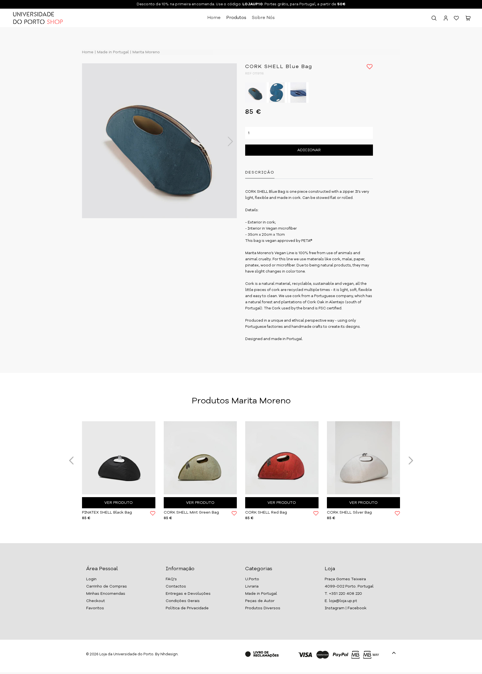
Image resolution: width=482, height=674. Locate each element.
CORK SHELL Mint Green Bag (191, 512)
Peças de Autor (259, 601)
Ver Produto (118, 503)
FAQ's (171, 579)
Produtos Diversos (262, 608)
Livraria (252, 586)
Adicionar (309, 150)
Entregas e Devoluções (188, 594)
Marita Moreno (145, 52)
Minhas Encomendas (105, 594)
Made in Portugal (112, 52)
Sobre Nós (263, 18)
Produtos (236, 18)
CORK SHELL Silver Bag (349, 512)
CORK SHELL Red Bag (266, 512)
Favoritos (95, 608)
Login (91, 579)
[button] (468, 19)
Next (227, 141)
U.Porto (252, 579)
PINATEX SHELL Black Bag (107, 512)
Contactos (176, 586)
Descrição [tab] (259, 172)
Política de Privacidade (187, 608)
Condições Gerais (183, 601)
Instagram (334, 608)
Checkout (95, 601)
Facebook (357, 608)
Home (214, 18)
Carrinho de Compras (106, 586)
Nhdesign (169, 654)
